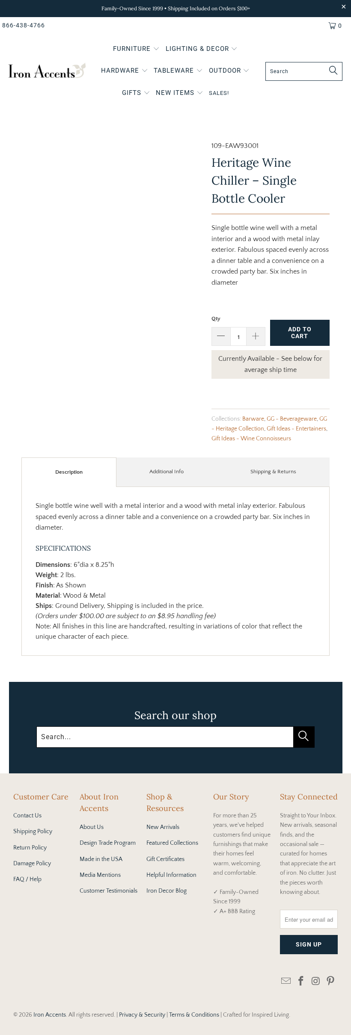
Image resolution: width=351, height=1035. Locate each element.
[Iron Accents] (47, 71)
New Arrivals (162, 827)
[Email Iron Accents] (286, 982)
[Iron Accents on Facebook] (300, 982)
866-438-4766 (23, 25)
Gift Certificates (165, 859)
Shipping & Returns (273, 472)
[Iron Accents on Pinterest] (330, 982)
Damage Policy (32, 863)
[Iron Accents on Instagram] (315, 982)
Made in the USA (101, 859)
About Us (92, 827)
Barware (253, 419)
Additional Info (166, 472)
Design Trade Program (108, 843)
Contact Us (27, 815)
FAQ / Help (27, 879)
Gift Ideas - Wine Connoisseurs (251, 438)
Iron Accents (49, 1014)
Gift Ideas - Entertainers (296, 428)
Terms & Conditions (194, 1014)
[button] (136, 49)
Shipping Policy (32, 831)
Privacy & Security (142, 1014)
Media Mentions (100, 875)
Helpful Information (171, 875)
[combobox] (303, 71)
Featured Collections (172, 843)
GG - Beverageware (292, 419)
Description (69, 472)
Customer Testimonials (108, 891)
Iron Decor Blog (166, 891)
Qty (215, 318)
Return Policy (30, 847)
